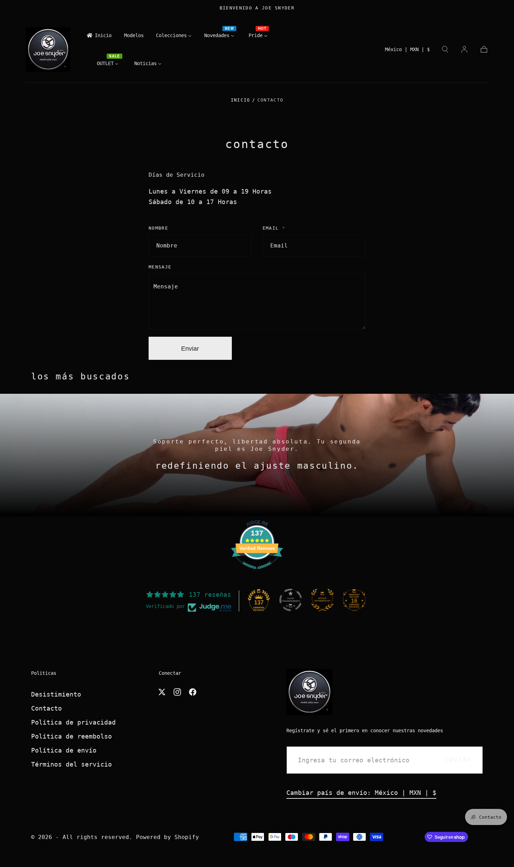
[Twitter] (162, 692)
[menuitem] (98, 37)
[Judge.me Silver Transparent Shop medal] (290, 600)
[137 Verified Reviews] (257, 572)
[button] (407, 51)
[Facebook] (192, 692)
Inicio (240, 100)
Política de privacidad (73, 722)
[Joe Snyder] (309, 692)
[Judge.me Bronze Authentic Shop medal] (322, 600)
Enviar (190, 348)
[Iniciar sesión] (464, 49)
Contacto (46, 708)
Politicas (43, 673)
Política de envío (64, 750)
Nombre (158, 228)
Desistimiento (56, 694)
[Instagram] (177, 692)
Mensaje (160, 267)
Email (274, 228)
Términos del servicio (71, 764)
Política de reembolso (71, 736)
